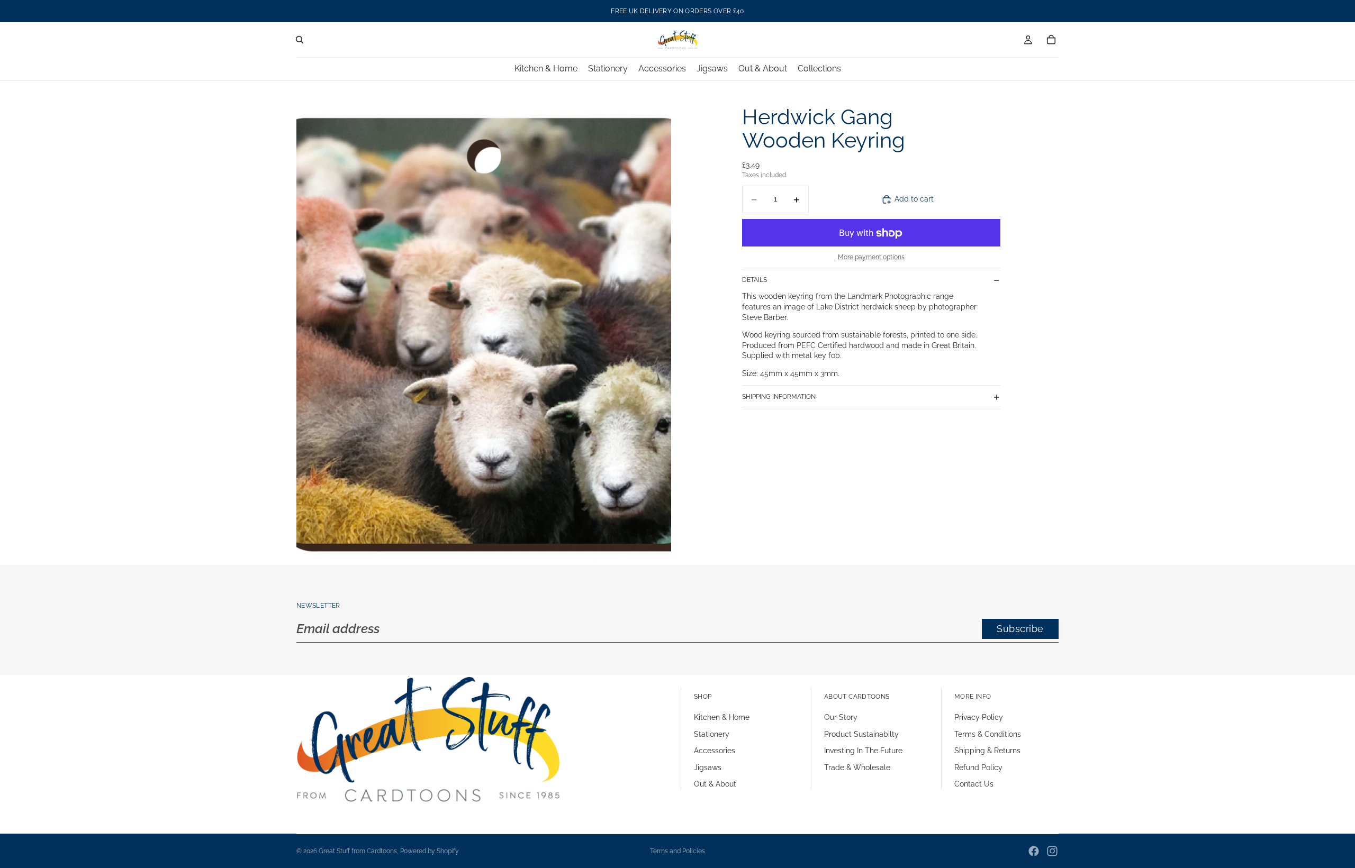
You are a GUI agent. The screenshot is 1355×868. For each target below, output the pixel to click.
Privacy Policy (978, 717)
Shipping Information (779, 396)
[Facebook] (1033, 851)
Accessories (714, 750)
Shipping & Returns (987, 750)
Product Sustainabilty (861, 734)
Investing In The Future (863, 750)
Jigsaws (707, 767)
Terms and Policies (677, 851)
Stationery (711, 734)
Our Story (840, 717)
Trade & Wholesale (857, 767)
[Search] (299, 39)
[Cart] (1051, 39)
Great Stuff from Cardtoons (358, 851)
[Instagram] (1052, 851)
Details (754, 280)
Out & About (715, 784)
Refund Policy (978, 767)
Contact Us (973, 784)
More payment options (871, 257)
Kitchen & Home (721, 717)
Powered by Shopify (429, 851)
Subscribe (1020, 628)
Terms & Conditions (987, 734)
